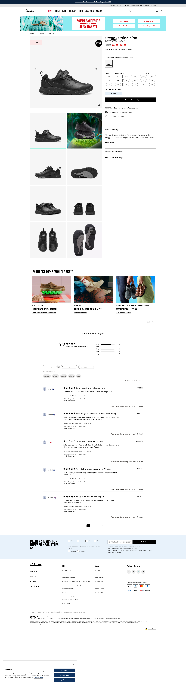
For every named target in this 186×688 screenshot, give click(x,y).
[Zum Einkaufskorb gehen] (161, 11)
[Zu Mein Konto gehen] (157, 11)
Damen (64, 11)
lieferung (56, 376)
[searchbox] (49, 366)
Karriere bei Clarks (100, 574)
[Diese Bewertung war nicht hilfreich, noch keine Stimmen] (141, 406)
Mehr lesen (109, 142)
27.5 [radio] (152, 77)
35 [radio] (152, 84)
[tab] (48, 131)
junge (79, 376)
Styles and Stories (99, 588)
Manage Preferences (64, 680)
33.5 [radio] (134, 84)
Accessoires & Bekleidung (94, 11)
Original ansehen (69, 401)
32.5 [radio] (117, 84)
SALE (50, 11)
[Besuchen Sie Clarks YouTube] (143, 572)
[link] (98, 43)
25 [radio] (118, 77)
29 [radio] (126, 81)
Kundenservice (66, 574)
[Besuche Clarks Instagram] (134, 572)
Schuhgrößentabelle (68, 588)
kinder (42, 33)
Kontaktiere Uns (66, 570)
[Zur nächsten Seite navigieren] (102, 525)
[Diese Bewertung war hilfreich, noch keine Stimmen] (137, 406)
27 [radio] (143, 77)
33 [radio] (126, 84)
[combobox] (69, 367)
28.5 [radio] (117, 81)
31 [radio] (152, 81)
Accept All (64, 670)
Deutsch (73, 551)
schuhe (51, 33)
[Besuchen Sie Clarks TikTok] (138, 572)
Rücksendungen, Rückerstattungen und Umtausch (76, 581)
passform (46, 376)
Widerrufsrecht (66, 603)
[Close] (73, 664)
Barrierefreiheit (99, 581)
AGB (135, 548)
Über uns (97, 570)
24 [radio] (109, 77)
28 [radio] (109, 81)
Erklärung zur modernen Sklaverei (74, 612)
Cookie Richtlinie (56, 612)
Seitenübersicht (99, 585)
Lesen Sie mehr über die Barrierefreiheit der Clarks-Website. (103, 618)
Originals (99, 540)
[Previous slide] (148, 322)
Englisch (83, 551)
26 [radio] (135, 77)
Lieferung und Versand (68, 577)
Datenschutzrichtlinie (118, 548)
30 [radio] (143, 81)
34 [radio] (143, 84)
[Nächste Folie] (96, 69)
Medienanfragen (99, 577)
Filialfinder (65, 592)
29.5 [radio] (134, 81)
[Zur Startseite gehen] (29, 11)
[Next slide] (153, 322)
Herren (57, 11)
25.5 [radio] (126, 77)
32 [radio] (109, 84)
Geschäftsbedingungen (68, 596)
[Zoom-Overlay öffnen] (99, 105)
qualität (63, 376)
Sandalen (124, 26)
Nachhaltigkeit (99, 592)
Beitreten (144, 542)
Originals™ (72, 11)
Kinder (81, 11)
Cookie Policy (38, 677)
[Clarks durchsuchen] (140, 11)
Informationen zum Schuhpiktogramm (73, 585)
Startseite (32, 33)
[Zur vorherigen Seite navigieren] (84, 525)
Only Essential (64, 675)
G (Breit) (113, 93)
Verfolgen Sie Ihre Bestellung (70, 599)
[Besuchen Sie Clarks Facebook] (129, 572)
